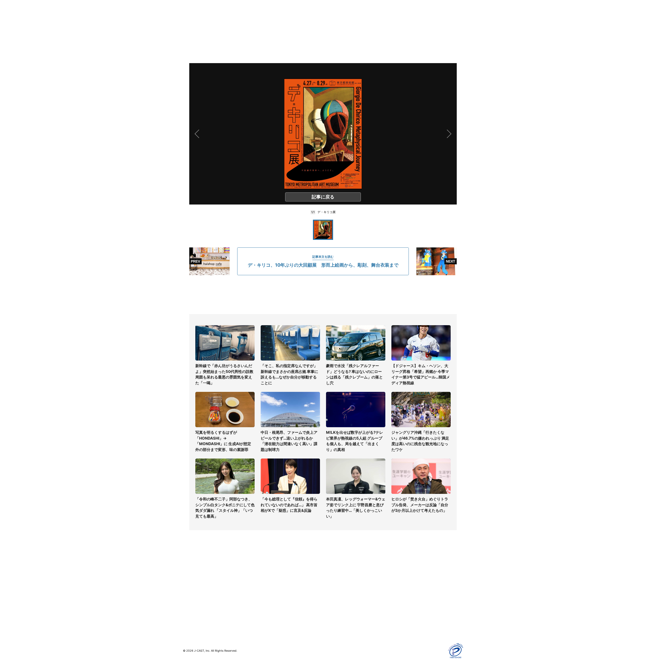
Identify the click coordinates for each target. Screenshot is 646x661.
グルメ (188, 576)
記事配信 (400, 613)
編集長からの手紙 (337, 598)
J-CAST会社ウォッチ (270, 584)
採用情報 (330, 576)
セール (188, 606)
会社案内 (330, 569)
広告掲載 (400, 606)
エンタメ (190, 598)
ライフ (188, 569)
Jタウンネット (264, 609)
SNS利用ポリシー (407, 584)
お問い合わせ (333, 584)
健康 (186, 591)
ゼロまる (260, 616)
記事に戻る (323, 196)
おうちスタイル (195, 616)
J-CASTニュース (266, 569)
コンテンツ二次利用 (409, 620)
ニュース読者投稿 (337, 591)
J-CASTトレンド (266, 576)
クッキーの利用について (412, 598)
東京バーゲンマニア (269, 601)
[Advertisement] (323, 294)
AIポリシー (402, 591)
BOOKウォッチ (265, 594)
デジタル (190, 584)
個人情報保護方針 (407, 569)
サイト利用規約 (405, 576)
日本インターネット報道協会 (416, 628)
